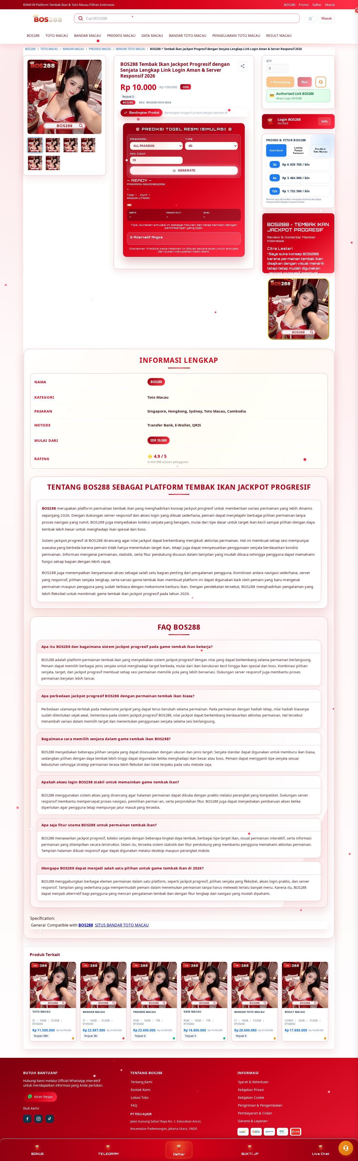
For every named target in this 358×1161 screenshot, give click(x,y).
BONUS (37, 1154)
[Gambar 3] (70, 145)
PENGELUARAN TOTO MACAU (236, 35)
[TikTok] (50, 1119)
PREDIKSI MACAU (121, 35)
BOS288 (289, 4)
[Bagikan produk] (242, 66)
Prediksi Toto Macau (320, 150)
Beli (304, 82)
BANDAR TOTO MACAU (187, 35)
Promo (304, 4)
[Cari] (80, 18)
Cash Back (276, 150)
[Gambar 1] (35, 145)
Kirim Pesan (43, 1097)
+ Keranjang (280, 82)
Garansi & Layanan (252, 1121)
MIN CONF (138, 153)
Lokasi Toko (140, 1097)
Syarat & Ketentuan (253, 1082)
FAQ (134, 1105)
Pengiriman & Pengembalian (260, 1105)
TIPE (189, 139)
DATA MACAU (152, 35)
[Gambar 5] (35, 163)
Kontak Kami (140, 1090)
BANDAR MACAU (87, 35)
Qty (269, 61)
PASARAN (138, 139)
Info (324, 121)
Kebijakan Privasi (251, 1090)
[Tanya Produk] (320, 82)
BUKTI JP (249, 1154)
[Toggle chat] (346, 1148)
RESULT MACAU (279, 35)
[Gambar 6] (53, 163)
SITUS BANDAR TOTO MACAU (122, 925)
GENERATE (184, 170)
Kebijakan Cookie (251, 1097)
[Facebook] (27, 1119)
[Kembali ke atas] (347, 1136)
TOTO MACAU (57, 35)
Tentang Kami (141, 1082)
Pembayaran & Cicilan (255, 1113)
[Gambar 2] (53, 145)
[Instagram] (38, 1119)
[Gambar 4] (88, 145)
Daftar (316, 4)
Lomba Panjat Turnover (298, 150)
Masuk (330, 4)
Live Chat (320, 1154)
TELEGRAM (108, 1154)
